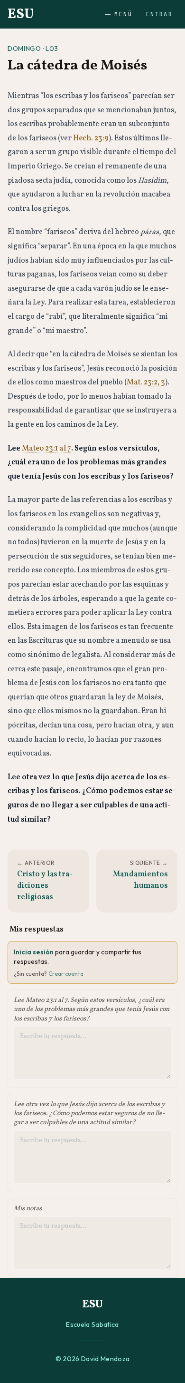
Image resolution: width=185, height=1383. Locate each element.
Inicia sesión (34, 952)
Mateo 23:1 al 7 (46, 448)
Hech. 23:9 (91, 138)
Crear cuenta (65, 973)
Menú (123, 14)
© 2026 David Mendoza (93, 1358)
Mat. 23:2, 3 (146, 382)
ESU (21, 14)
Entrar (159, 14)
